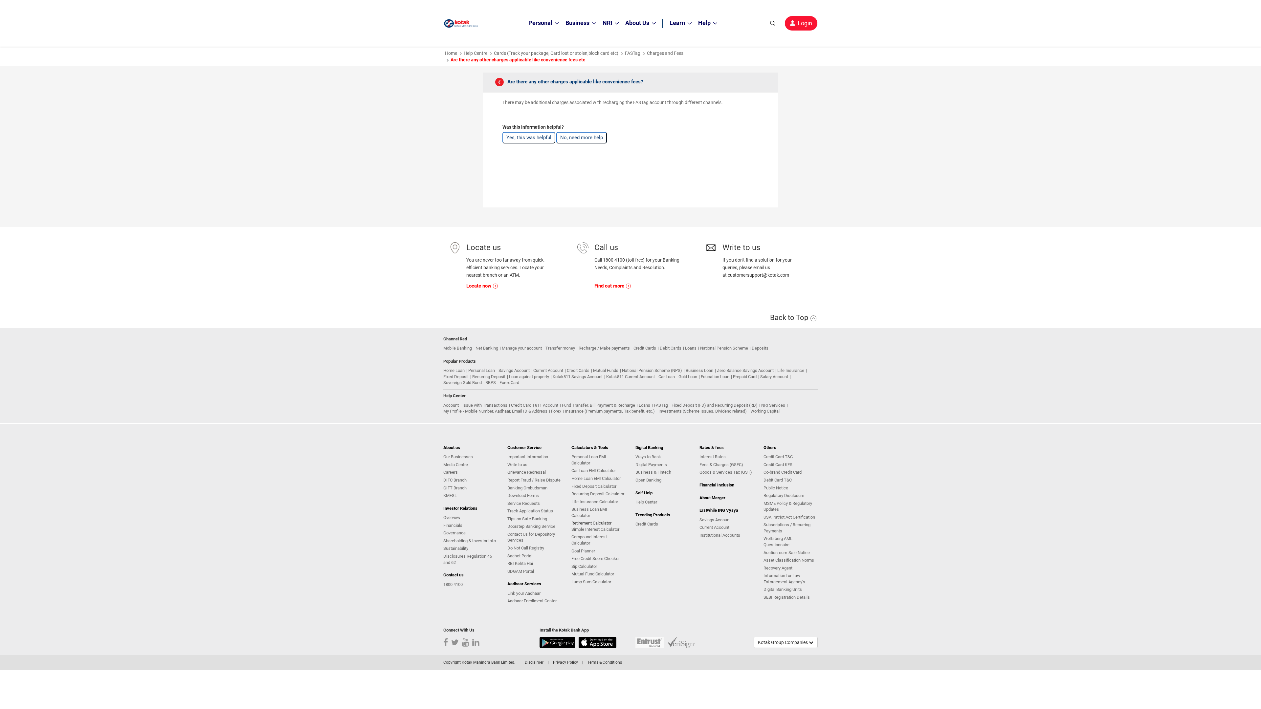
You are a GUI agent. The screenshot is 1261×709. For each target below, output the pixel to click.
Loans (691, 348)
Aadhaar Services (524, 583)
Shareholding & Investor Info (469, 540)
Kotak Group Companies (783, 642)
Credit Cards (644, 348)
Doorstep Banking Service (531, 526)
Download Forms (523, 495)
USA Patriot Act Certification (789, 517)
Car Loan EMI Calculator (593, 470)
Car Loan (666, 376)
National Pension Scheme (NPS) (652, 370)
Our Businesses (458, 456)
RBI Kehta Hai (520, 563)
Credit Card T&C (778, 456)
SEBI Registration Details (786, 597)
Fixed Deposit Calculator (593, 486)
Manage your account (522, 348)
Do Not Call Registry (525, 548)
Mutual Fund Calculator (592, 573)
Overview (451, 517)
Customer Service (524, 447)
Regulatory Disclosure (783, 495)
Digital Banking (649, 447)
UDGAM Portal (520, 571)
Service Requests (523, 503)
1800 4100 (453, 584)
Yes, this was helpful (528, 137)
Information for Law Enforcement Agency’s (784, 578)
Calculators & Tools (589, 447)
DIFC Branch (455, 480)
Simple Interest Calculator (595, 529)
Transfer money (560, 348)
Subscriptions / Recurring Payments (786, 527)
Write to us (517, 464)
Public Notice (775, 487)
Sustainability (455, 548)
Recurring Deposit (488, 376)
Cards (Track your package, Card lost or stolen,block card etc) (556, 53)
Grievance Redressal (526, 472)
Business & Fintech (653, 472)
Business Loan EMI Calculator (589, 512)
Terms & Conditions (604, 662)
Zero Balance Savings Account (745, 370)
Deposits (760, 348)
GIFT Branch (455, 487)
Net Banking (487, 348)
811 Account (546, 405)
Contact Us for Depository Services (531, 537)
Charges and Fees (665, 53)
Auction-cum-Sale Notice (786, 552)
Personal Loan (481, 370)
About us (451, 447)
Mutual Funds (605, 370)
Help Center (646, 502)
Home (451, 53)
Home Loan (454, 370)
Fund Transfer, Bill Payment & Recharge (598, 405)
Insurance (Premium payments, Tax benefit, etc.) (610, 411)
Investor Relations (460, 508)
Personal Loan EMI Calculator (588, 459)
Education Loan (715, 376)
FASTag (632, 53)
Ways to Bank (648, 456)
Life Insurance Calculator (594, 501)
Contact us (453, 574)
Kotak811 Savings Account (578, 376)
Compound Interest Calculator (589, 540)
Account (451, 405)
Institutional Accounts (719, 535)
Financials (452, 525)
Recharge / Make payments (604, 348)
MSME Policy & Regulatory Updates (787, 506)
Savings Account (514, 370)
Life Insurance (790, 370)
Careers (450, 472)
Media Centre (455, 464)
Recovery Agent (777, 568)
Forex (556, 411)
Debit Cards (670, 348)
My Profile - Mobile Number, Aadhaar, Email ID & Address (495, 411)
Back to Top (790, 317)
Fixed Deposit (456, 376)
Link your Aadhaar (524, 593)
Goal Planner (583, 550)
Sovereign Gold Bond (462, 382)
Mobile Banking (457, 348)
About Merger (712, 497)
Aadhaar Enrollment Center (532, 600)
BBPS (490, 382)
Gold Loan (687, 376)
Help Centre (475, 53)
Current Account (548, 370)
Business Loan (699, 370)
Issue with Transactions (484, 405)
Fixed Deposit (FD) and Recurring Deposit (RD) (715, 405)
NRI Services (773, 405)
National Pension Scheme (724, 348)
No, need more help (581, 137)
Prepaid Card (745, 376)
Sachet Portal (519, 555)
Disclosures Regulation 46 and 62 (467, 559)
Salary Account (774, 376)
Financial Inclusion (716, 485)
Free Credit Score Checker (595, 558)
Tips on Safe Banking (527, 518)
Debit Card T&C (777, 480)
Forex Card (509, 382)
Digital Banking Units (782, 589)
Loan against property (529, 376)
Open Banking (648, 480)
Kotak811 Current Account (630, 376)
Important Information (527, 456)
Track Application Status (530, 510)
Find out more (610, 286)
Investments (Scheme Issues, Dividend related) (702, 411)
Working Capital (765, 411)
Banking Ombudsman (527, 487)
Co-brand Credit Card (782, 472)
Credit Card (521, 405)
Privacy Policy (565, 662)
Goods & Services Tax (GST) (725, 472)
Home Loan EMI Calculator (596, 478)
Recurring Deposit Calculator (597, 493)
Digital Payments (651, 464)
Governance (454, 532)
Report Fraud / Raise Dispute (534, 480)
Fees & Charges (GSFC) (721, 464)
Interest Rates (712, 456)
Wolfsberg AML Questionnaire (777, 541)
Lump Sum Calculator (591, 581)
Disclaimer (534, 662)
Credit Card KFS (777, 464)
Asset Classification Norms (788, 560)
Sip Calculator (584, 566)
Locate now (479, 286)
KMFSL (450, 495)
